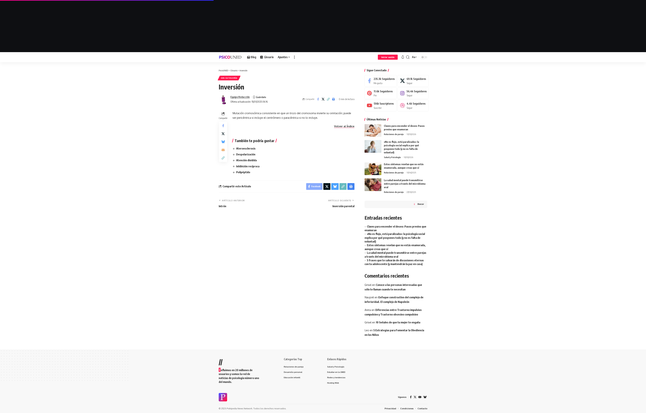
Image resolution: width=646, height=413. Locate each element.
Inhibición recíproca (247, 166)
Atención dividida (246, 160)
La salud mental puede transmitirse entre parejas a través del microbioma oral (404, 184)
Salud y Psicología (392, 157)
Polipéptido (243, 172)
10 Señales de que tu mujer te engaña (398, 322)
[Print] (333, 99)
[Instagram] (413, 93)
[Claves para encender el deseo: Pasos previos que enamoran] (373, 130)
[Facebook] (381, 81)
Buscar (421, 204)
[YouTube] (420, 397)
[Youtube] (381, 105)
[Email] (223, 150)
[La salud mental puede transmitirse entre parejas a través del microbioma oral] (373, 184)
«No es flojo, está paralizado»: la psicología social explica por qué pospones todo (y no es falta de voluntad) (395, 237)
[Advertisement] (323, 26)
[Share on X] (323, 99)
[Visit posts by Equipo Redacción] (224, 99)
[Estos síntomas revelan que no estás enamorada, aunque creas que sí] (373, 168)
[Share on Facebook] (318, 99)
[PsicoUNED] (230, 57)
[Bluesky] (425, 397)
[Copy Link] (328, 99)
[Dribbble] (413, 105)
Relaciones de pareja (394, 134)
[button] (294, 57)
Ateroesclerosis (246, 148)
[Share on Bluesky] (223, 142)
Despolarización (245, 154)
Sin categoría (229, 78)
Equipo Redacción (240, 96)
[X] (413, 81)
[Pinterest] (381, 93)
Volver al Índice (344, 126)
